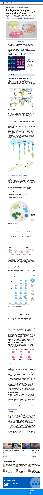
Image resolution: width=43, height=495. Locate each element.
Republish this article (24, 18)
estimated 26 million (32, 389)
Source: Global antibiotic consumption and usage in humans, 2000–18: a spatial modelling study (18, 175)
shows (11, 126)
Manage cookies (33, 490)
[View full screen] (21, 62)
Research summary (21, 7)
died (10, 180)
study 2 (14, 256)
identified (30, 315)
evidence (11, 318)
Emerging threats (8, 7)
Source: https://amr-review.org (11, 71)
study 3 (16, 256)
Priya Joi (16, 18)
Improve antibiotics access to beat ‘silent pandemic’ (16, 197)
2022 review (15, 179)
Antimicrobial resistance (13, 7)
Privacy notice (16, 493)
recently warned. (24, 54)
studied (15, 129)
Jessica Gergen (19, 18)
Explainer (17, 7)
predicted (22, 50)
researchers (31, 400)
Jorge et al (11, 256)
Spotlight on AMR (26, 7)
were (30, 187)
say (29, 340)
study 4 (18, 256)
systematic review (13, 241)
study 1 (13, 256)
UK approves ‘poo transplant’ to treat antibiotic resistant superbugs (18, 194)
